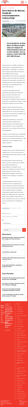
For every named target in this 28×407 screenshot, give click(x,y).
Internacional (20, 373)
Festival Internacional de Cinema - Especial (22, 351)
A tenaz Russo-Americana (9, 252)
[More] (25, 21)
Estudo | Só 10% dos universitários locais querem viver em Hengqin (13, 278)
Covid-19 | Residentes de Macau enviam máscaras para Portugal (13, 295)
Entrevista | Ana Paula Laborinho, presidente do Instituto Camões (11, 289)
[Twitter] (19, 21)
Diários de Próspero (21, 335)
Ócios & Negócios (20, 398)
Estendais (19, 346)
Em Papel (21, 404)
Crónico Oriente (20, 326)
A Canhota (19, 306)
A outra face (19, 313)
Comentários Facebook (16, 208)
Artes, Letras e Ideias (21, 315)
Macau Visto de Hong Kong (21, 376)
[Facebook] (16, 21)
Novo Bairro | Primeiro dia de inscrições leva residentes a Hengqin (13, 284)
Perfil (23, 378)
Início (20, 400)
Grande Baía (19, 358)
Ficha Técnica (23, 401)
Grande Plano (20, 360)
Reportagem (19, 385)
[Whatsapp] (23, 21)
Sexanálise (19, 387)
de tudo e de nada (21, 330)
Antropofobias (20, 311)
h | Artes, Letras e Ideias (21, 368)
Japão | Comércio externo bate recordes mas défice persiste (13, 245)
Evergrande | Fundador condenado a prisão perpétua (12, 265)
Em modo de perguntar (22, 341)
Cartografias (20, 322)
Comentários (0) (6, 208)
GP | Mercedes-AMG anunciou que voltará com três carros (13, 258)
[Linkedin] (21, 21)
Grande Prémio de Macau (20, 363)
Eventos (24, 346)
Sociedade (11, 8)
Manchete (4, 8)
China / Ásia (19, 324)
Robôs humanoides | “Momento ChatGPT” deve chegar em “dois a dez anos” (13, 238)
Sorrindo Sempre (20, 391)
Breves (18, 317)
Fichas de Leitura (20, 353)
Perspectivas (19, 380)
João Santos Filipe (5, 21)
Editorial (19, 339)
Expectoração (20, 348)
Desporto (19, 328)
